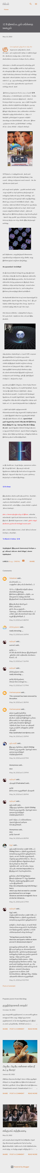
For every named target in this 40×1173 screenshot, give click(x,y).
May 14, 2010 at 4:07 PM (19, 758)
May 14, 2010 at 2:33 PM (19, 736)
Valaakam (13, 578)
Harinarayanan (15, 692)
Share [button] (32, 561)
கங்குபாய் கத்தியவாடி (14, 1130)
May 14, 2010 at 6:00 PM (19, 838)
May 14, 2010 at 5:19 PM (19, 772)
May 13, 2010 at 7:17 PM (19, 685)
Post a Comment (9, 986)
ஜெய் (11, 845)
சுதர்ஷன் (12, 641)
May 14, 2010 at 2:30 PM (19, 702)
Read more (32, 1029)
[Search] (30, 4)
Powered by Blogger (21, 1167)
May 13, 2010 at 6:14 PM (19, 634)
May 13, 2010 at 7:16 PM (19, 661)
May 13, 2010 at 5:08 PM (19, 620)
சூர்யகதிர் (13, 743)
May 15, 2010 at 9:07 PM (19, 980)
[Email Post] (23, 561)
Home (6, 9)
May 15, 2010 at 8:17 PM (19, 902)
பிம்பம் (6, 4)
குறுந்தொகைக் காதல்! (15, 1005)
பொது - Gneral (14, 561)
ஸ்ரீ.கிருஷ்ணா (14, 627)
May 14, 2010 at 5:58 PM (19, 794)
